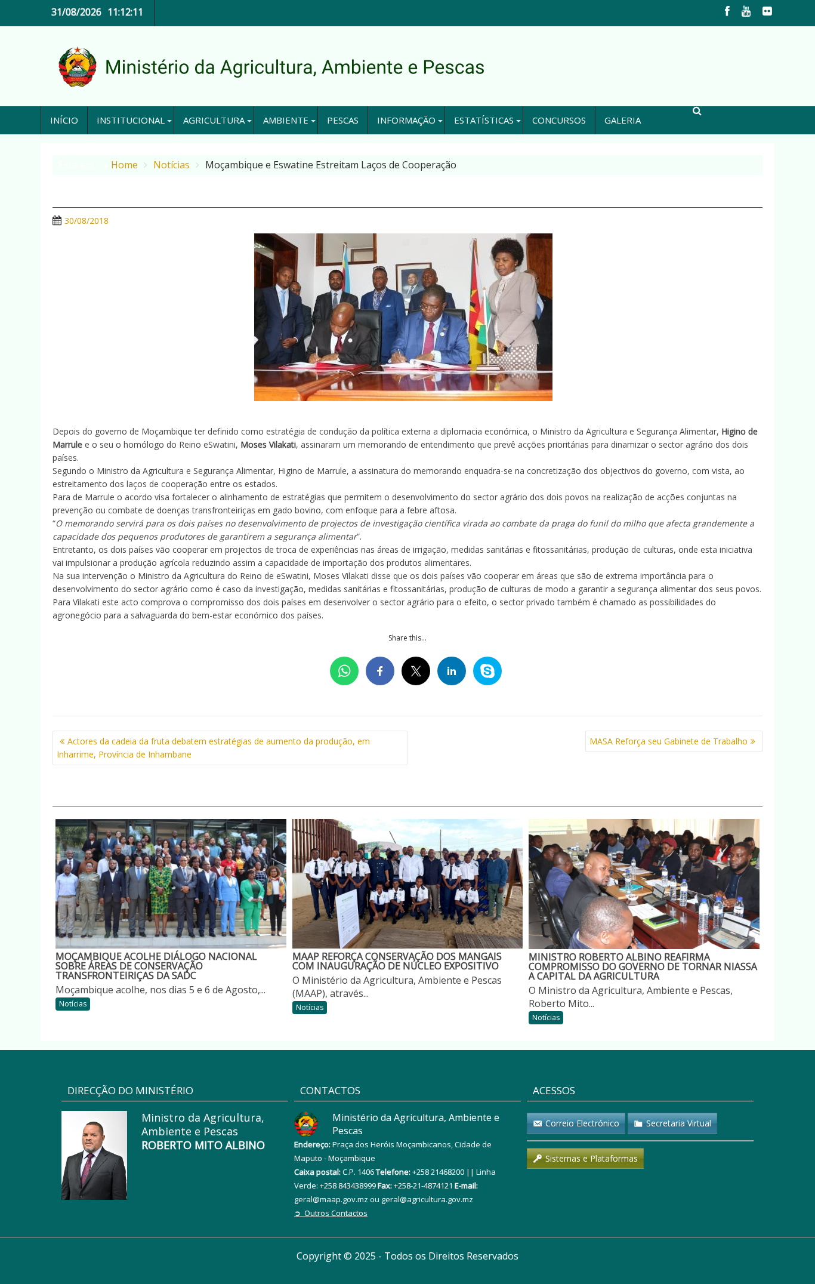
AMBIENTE (285, 120)
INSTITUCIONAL (131, 120)
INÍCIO (64, 120)
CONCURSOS (559, 120)
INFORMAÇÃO (406, 120)
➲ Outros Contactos (331, 1213)
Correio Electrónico (582, 1123)
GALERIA (622, 120)
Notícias (73, 1004)
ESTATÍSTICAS (484, 120)
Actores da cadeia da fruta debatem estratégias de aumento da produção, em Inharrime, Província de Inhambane (213, 747)
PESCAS (343, 120)
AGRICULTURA (214, 120)
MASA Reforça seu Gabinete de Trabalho (668, 741)
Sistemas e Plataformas (591, 1158)
